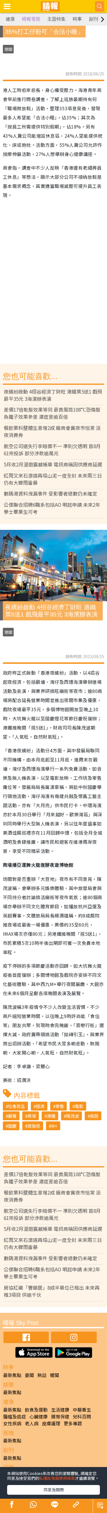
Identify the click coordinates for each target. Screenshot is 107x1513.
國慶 (12, 1126)
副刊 (93, 19)
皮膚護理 (51, 1423)
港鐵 (51, 1116)
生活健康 (60, 1409)
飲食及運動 (36, 1409)
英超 (94, 1116)
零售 (59, 1106)
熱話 (42, 1375)
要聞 (29, 1375)
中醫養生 (82, 1409)
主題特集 (56, 19)
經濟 (40, 1106)
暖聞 (54, 1375)
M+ (54, 1126)
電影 (79, 1106)
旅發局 (33, 1126)
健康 (10, 19)
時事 (77, 19)
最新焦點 (12, 1375)
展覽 (12, 1116)
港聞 (8, 49)
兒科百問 (82, 1416)
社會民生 (16, 1106)
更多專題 (73, 1423)
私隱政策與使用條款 (57, 1478)
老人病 (32, 1423)
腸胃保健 (60, 1416)
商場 (31, 1116)
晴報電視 (31, 19)
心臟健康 (38, 1416)
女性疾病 (12, 1423)
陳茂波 (72, 1116)
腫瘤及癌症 (14, 1416)
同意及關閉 (54, 1489)
